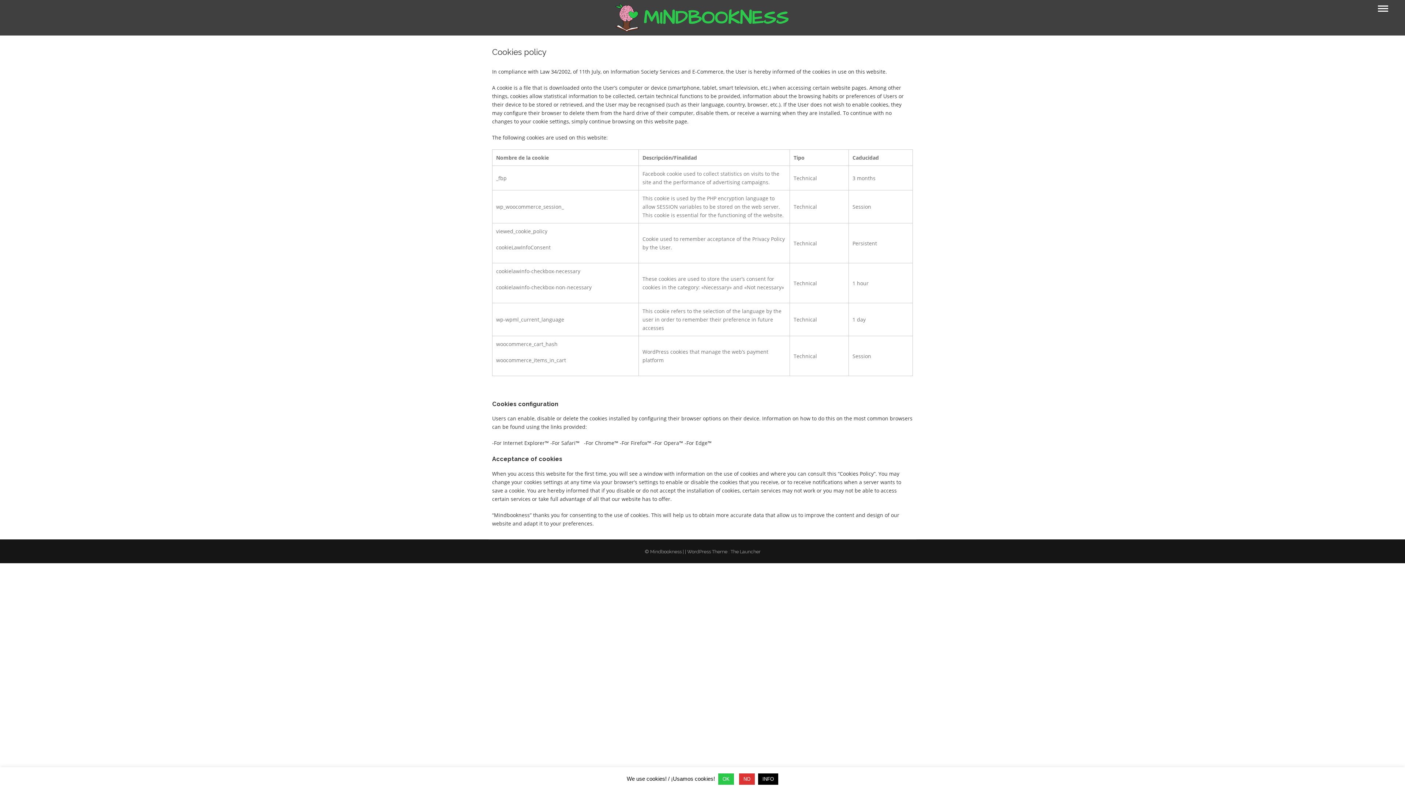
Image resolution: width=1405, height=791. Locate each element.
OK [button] (726, 779)
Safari (568, 442)
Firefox (639, 442)
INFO (768, 779)
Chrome (604, 442)
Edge (702, 442)
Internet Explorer (524, 442)
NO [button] (746, 779)
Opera (671, 442)
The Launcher (746, 551)
